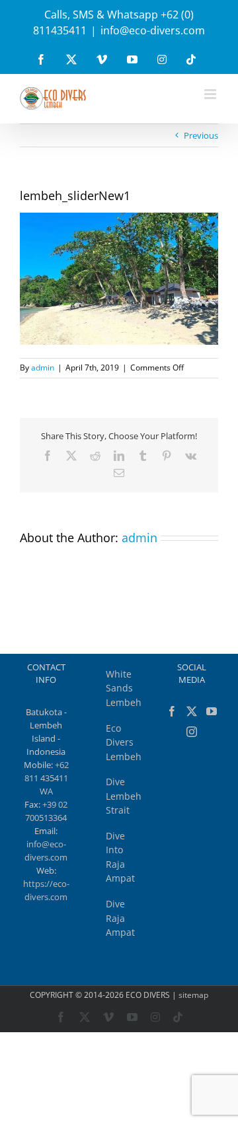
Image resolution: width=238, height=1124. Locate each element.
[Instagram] (191, 731)
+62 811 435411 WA (46, 778)
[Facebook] (172, 711)
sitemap (193, 995)
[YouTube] (211, 711)
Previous (201, 135)
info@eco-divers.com (152, 30)
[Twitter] (191, 711)
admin (42, 367)
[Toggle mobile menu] (211, 94)
